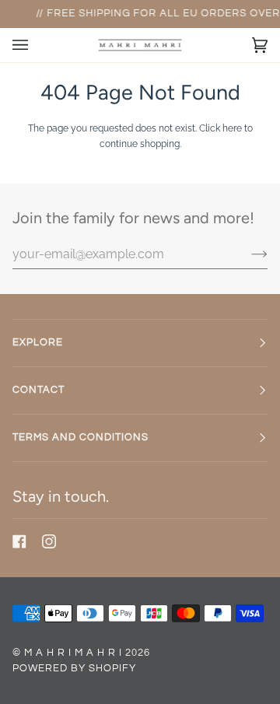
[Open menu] (35, 45)
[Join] (247, 253)
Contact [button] (38, 390)
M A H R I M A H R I (73, 653)
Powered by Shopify (74, 669)
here (232, 128)
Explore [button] (37, 343)
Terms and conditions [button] (80, 438)
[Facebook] (19, 541)
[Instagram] (49, 541)
